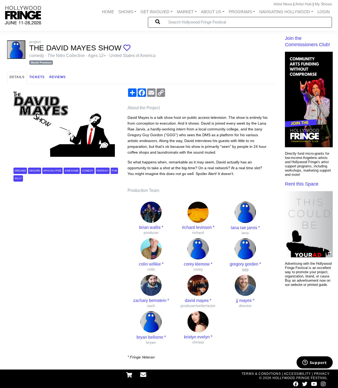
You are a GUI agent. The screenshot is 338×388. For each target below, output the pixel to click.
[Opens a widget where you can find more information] (314, 363)
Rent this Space (301, 184)
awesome (72, 170)
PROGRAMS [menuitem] (240, 12)
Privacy (322, 374)
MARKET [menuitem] (185, 12)
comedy (87, 170)
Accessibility (297, 374)
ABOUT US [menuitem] (211, 12)
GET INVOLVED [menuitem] (155, 12)
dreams (20, 170)
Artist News (283, 4)
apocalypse (52, 170)
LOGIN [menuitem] (323, 12)
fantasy (103, 170)
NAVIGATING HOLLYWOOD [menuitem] (284, 12)
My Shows (323, 4)
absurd (34, 170)
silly (18, 178)
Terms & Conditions (261, 374)
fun (114, 170)
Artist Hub (303, 4)
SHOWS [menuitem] (125, 12)
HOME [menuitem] (108, 12)
